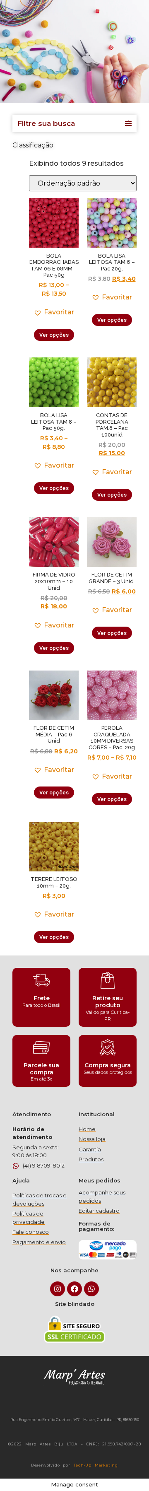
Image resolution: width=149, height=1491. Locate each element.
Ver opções (54, 335)
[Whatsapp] (91, 1288)
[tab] (74, 123)
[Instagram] (57, 1288)
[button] (54, 312)
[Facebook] (74, 1288)
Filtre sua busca (46, 123)
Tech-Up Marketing (96, 1465)
